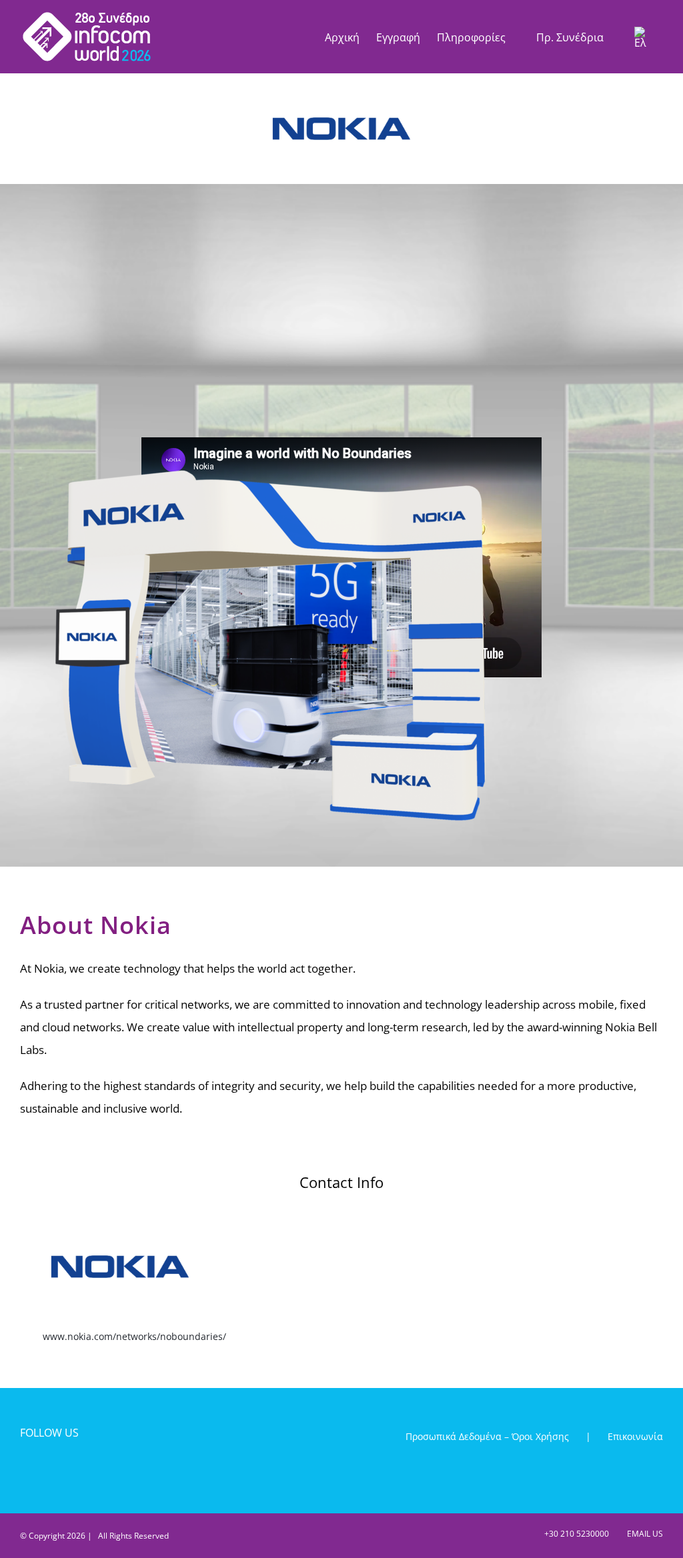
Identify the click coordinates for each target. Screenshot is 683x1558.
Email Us (643, 1533)
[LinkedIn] (71, 1469)
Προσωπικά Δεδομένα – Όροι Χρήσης (487, 1436)
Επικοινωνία (635, 1436)
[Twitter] (49, 1469)
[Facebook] (26, 1469)
